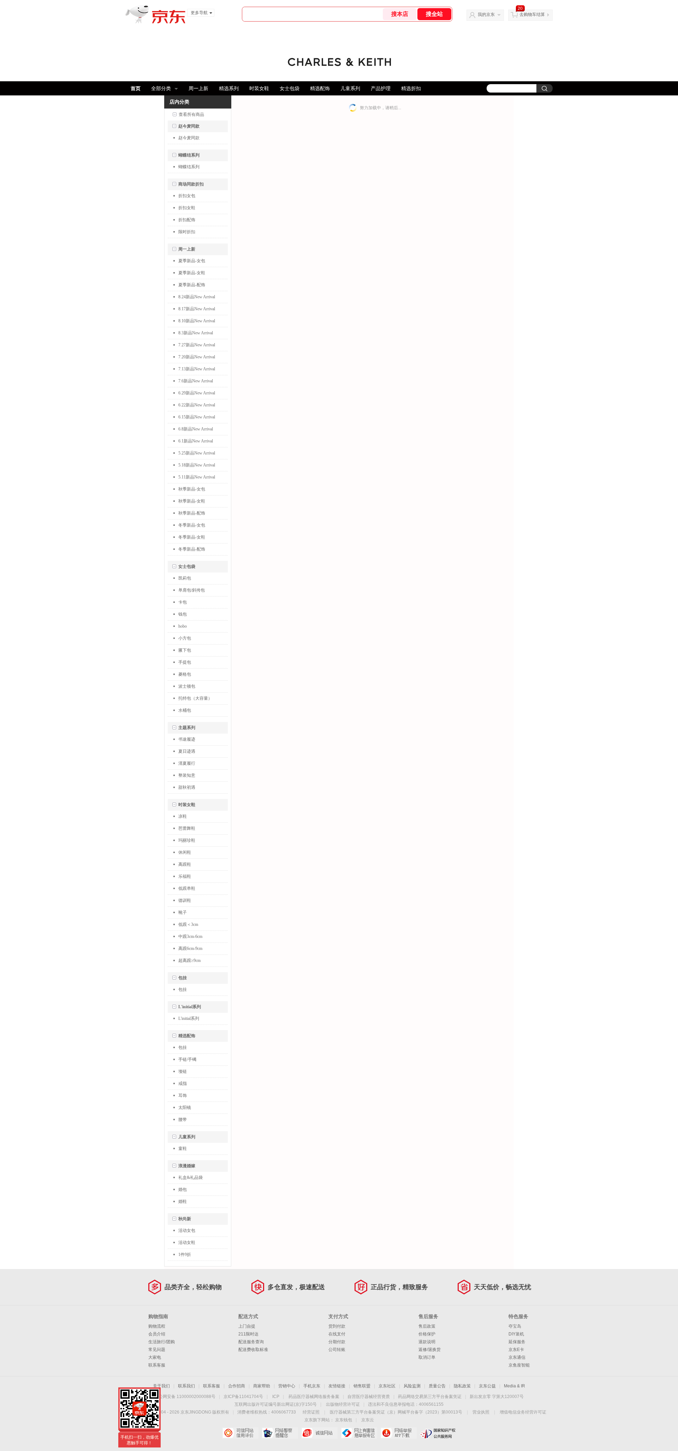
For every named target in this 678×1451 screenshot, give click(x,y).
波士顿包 (186, 686)
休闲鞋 (184, 852)
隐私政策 (462, 1386)
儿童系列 (350, 88)
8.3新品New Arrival (195, 332)
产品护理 (381, 88)
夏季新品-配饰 (191, 284)
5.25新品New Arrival (196, 453)
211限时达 (248, 1334)
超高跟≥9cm (189, 960)
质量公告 (437, 1386)
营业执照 (480, 1412)
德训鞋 (184, 900)
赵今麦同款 (189, 126)
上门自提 (246, 1326)
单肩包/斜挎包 (191, 590)
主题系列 (186, 727)
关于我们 (161, 1386)
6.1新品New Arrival (195, 441)
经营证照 (311, 1412)
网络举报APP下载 (398, 1433)
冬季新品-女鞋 (191, 537)
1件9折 (184, 1254)
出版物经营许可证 (343, 1404)
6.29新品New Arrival (196, 392)
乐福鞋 (184, 876)
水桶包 (184, 710)
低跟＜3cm (188, 924)
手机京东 (311, 1386)
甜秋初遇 (186, 787)
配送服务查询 (251, 1341)
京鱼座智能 (519, 1365)
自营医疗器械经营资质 (368, 1396)
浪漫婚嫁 (186, 1165)
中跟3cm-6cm (190, 936)
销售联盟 (361, 1386)
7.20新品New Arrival (196, 356)
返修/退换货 (429, 1349)
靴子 (182, 912)
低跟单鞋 (186, 888)
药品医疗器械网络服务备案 (314, 1396)
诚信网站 (319, 1433)
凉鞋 (182, 816)
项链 (182, 1071)
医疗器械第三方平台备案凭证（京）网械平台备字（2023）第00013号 (396, 1412)
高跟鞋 (184, 864)
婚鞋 (182, 1201)
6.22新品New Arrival (196, 405)
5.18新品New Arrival (196, 465)
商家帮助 (261, 1386)
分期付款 (336, 1341)
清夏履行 (186, 763)
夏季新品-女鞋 (191, 272)
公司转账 (336, 1349)
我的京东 (486, 14)
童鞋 (182, 1148)
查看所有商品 (191, 114)
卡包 (182, 602)
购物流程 (156, 1326)
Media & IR (514, 1386)
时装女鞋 (259, 88)
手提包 (184, 662)
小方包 (184, 638)
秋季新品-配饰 (191, 513)
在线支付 (336, 1334)
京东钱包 (343, 1419)
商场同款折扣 (191, 184)
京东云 (367, 1419)
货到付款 (336, 1326)
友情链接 (336, 1386)
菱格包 (184, 674)
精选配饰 (320, 88)
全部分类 (161, 88)
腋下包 (184, 650)
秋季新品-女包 (191, 489)
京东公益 (487, 1386)
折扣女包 (186, 195)
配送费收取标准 (253, 1349)
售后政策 (426, 1326)
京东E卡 (516, 1349)
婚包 (182, 1189)
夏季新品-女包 (191, 260)
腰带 (182, 1119)
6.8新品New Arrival (195, 429)
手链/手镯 (187, 1059)
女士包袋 (289, 88)
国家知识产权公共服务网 (438, 1433)
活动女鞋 (186, 1242)
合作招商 (236, 1386)
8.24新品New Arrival (196, 296)
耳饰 (182, 1095)
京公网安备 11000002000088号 (184, 1396)
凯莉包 (184, 578)
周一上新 (198, 88)
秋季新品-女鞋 (191, 501)
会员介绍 (156, 1334)
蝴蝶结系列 (189, 155)
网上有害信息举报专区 (359, 1433)
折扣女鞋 (186, 207)
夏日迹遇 (186, 751)
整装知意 (186, 775)
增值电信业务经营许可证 (523, 1412)
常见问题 (156, 1349)
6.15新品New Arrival (196, 417)
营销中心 (286, 1386)
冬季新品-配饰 (191, 549)
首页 (136, 88)
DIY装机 (516, 1334)
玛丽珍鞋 (186, 840)
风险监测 (412, 1386)
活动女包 (186, 1230)
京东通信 (517, 1357)
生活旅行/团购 (161, 1341)
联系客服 (156, 1365)
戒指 (182, 1083)
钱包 (182, 614)
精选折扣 (411, 88)
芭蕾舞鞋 (186, 828)
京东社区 (387, 1386)
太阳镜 (184, 1107)
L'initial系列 (189, 1006)
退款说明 (426, 1341)
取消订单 (426, 1357)
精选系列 (229, 88)
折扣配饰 (186, 219)
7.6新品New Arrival (195, 380)
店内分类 (179, 102)
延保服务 (517, 1341)
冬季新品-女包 (191, 525)
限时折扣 (186, 231)
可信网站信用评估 (240, 1433)
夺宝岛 (515, 1326)
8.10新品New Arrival (196, 320)
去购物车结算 (532, 14)
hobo (182, 626)
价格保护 (426, 1334)
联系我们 (186, 1386)
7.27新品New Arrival (196, 344)
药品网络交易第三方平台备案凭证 (430, 1396)
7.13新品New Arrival (196, 368)
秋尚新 (184, 1218)
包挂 (182, 977)
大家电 (154, 1357)
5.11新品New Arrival (196, 477)
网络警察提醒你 (280, 1433)
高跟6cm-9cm (190, 948)
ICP (275, 1396)
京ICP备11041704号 (243, 1396)
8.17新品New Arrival (196, 308)
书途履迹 (186, 739)
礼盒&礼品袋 (190, 1177)
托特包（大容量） (195, 698)
